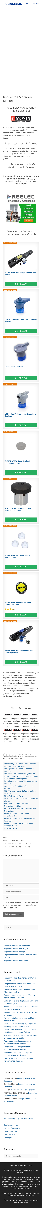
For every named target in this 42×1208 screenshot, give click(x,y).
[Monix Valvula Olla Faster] (21, 352)
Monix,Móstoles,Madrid (15, 840)
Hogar (6, 1122)
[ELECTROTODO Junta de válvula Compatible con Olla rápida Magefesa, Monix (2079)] (21, 446)
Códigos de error (11, 1125)
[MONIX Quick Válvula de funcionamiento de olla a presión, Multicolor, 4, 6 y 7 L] (21, 399)
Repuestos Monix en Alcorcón (16, 960)
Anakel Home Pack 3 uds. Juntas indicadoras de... (17, 556)
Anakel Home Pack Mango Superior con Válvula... (20, 274)
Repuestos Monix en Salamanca (17, 945)
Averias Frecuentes (12, 1128)
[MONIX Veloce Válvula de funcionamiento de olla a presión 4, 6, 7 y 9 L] (21, 305)
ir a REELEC (21, 284)
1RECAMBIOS (12, 4)
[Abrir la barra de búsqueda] (27, 4)
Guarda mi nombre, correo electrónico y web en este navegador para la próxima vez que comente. (20, 905)
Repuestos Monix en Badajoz (16, 948)
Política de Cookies (25, 1165)
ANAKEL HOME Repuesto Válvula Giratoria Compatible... (18, 509)
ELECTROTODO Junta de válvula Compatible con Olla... (17, 462)
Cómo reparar (9, 1134)
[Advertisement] (21, 29)
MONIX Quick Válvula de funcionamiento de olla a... (20, 415)
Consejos (8, 1138)
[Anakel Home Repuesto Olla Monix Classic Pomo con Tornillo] (21, 588)
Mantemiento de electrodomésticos (18, 1119)
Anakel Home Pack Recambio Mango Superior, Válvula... (19, 652)
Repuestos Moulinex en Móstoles (18, 847)
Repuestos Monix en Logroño (16, 952)
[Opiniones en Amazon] (9, 609)
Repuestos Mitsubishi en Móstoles (19, 844)
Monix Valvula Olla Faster (14, 367)
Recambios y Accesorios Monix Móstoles (20, 764)
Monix (7, 837)
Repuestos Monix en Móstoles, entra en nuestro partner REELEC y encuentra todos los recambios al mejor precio (21, 776)
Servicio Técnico (10, 1131)
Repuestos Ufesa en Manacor (22, 1090)
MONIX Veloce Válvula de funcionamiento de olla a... (21, 321)
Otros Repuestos (10, 828)
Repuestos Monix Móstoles (14, 766)
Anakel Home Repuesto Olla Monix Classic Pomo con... (18, 604)
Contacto (13, 1165)
